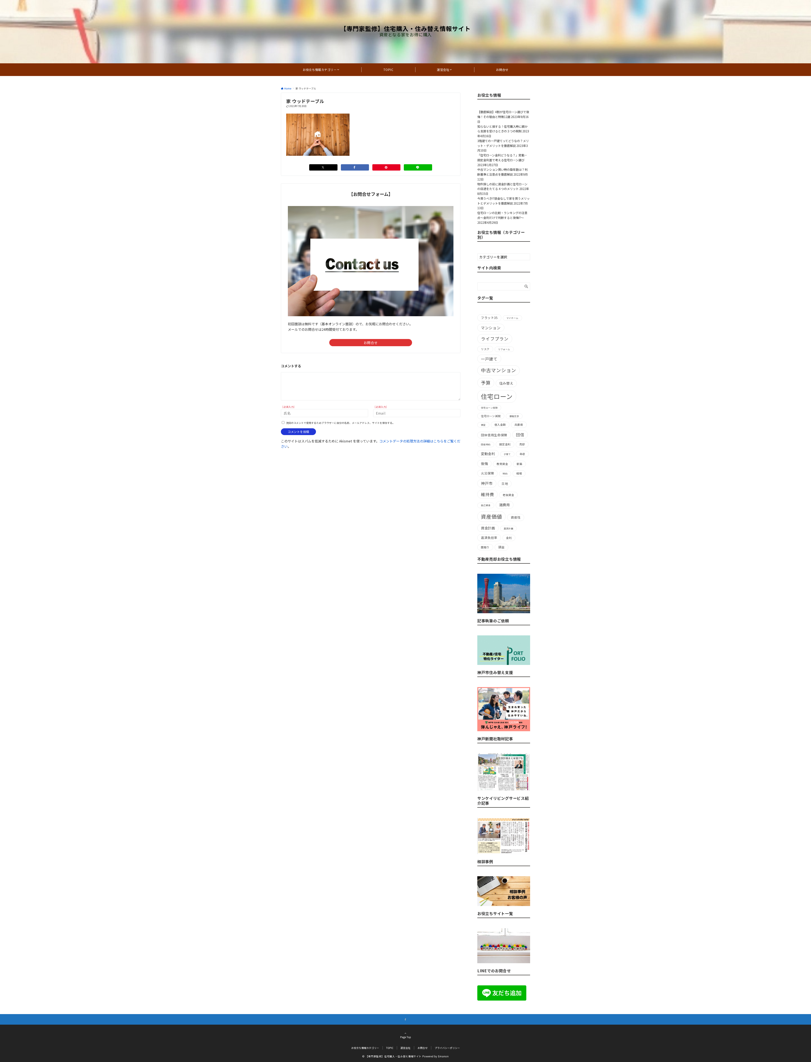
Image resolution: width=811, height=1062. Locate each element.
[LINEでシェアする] (418, 167)
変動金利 (488, 453)
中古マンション (498, 370)
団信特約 (486, 444)
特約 (505, 473)
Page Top (405, 1037)
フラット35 (489, 317)
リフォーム (504, 349)
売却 (522, 444)
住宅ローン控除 (489, 407)
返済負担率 (489, 537)
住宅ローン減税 (491, 416)
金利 (509, 538)
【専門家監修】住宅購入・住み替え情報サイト (405, 28)
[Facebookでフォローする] (405, 1019)
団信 (520, 434)
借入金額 (500, 425)
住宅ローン (497, 396)
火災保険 (487, 473)
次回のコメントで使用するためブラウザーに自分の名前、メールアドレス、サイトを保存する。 (340, 423)
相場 (519, 473)
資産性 (516, 517)
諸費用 (504, 504)
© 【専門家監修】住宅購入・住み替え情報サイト (392, 1056)
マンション (491, 327)
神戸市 (487, 483)
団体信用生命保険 (494, 435)
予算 (486, 382)
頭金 (501, 547)
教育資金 (502, 464)
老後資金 (508, 495)
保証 (483, 424)
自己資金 (486, 505)
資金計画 (488, 527)
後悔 (484, 463)
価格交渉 (514, 416)
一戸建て (489, 359)
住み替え (506, 383)
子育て (507, 454)
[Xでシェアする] (323, 167)
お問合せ (371, 342)
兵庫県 (518, 425)
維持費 (487, 494)
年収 (522, 454)
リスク (485, 349)
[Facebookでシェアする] (355, 167)
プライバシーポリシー (447, 1048)
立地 (504, 483)
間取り (485, 547)
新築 (519, 464)
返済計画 (508, 528)
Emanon (443, 1056)
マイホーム (512, 318)
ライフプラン (495, 338)
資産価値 (491, 516)
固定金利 (505, 444)
